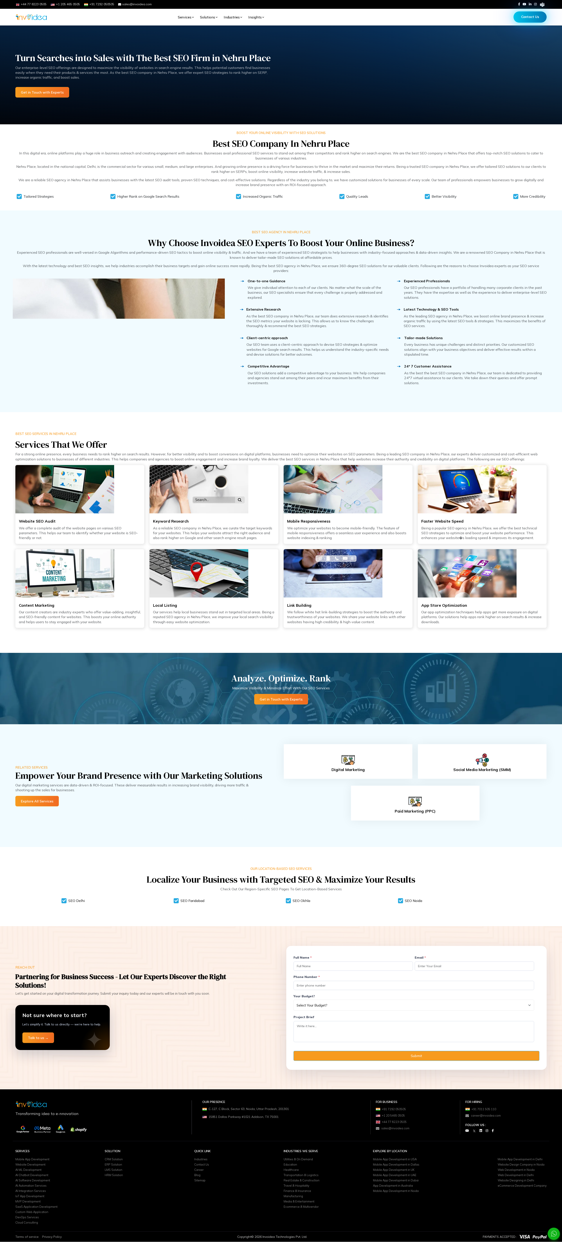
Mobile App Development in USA (395, 1159)
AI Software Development (32, 1180)
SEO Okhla (301, 900)
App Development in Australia (393, 1186)
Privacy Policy (52, 1237)
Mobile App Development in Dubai (396, 1180)
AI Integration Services (30, 1191)
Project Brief (304, 1017)
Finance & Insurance (297, 1191)
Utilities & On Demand (298, 1159)
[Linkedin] (530, 4)
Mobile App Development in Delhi (520, 1159)
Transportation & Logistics (301, 1175)
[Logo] (31, 17)
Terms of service (27, 1237)
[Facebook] (519, 4)
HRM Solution (114, 1175)
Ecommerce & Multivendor (301, 1207)
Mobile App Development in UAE (394, 1175)
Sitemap (199, 1180)
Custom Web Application (31, 1212)
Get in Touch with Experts (42, 92)
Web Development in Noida (516, 1170)
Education (290, 1164)
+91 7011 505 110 (484, 1109)
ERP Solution (113, 1164)
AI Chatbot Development (31, 1175)
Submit (416, 1056)
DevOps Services (27, 1217)
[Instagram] (535, 4)
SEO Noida (413, 900)
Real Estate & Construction (301, 1180)
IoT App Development (29, 1196)
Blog (197, 1175)
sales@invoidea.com (137, 4)
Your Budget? (304, 996)
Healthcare (291, 1170)
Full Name (303, 958)
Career (199, 1170)
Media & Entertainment (299, 1201)
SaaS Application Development (36, 1207)
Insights (255, 17)
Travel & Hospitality (296, 1186)
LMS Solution (113, 1170)
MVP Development (28, 1201)
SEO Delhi (76, 900)
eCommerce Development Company (522, 1186)
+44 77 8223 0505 (394, 1122)
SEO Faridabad (192, 900)
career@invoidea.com (486, 1115)
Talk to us (38, 1038)
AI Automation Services (31, 1186)
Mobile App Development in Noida (396, 1191)
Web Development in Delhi (516, 1175)
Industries (232, 17)
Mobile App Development (32, 1159)
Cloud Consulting (26, 1222)
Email (420, 958)
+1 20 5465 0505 (393, 1115)
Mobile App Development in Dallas (396, 1164)
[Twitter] (474, 1131)
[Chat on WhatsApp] (554, 1233)
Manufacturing (293, 1196)
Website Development (30, 1164)
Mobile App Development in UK (393, 1170)
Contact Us (530, 17)
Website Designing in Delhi (516, 1180)
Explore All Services (37, 801)
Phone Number (307, 977)
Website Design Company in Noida (521, 1164)
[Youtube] (524, 4)
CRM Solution (114, 1159)
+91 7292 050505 (394, 1109)
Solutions (207, 17)
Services (184, 17)
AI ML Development (28, 1170)
